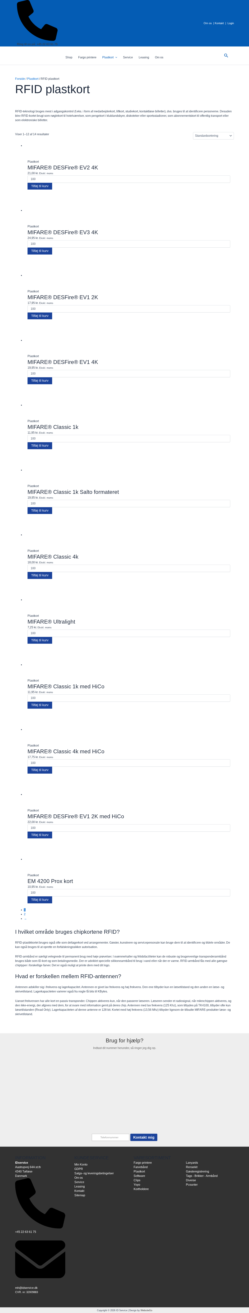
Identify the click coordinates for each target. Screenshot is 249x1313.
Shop (68, 57)
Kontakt (219, 23)
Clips (137, 1180)
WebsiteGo (146, 1310)
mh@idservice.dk (26, 1287)
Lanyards (192, 1162)
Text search (21, 148)
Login (230, 23)
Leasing (144, 57)
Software (139, 1175)
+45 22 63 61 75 (25, 1231)
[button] (115, 57)
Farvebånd (141, 1167)
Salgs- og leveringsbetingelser (94, 1173)
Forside (20, 78)
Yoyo (137, 1184)
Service (128, 57)
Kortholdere (141, 1189)
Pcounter (192, 1184)
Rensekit (191, 1167)
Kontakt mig (143, 1137)
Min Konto (80, 1164)
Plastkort (108, 57)
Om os (208, 23)
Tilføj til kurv (39, 186)
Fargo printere (87, 57)
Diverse (191, 1180)
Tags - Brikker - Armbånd (202, 1175)
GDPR (78, 1168)
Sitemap (79, 1195)
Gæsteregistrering (197, 1171)
